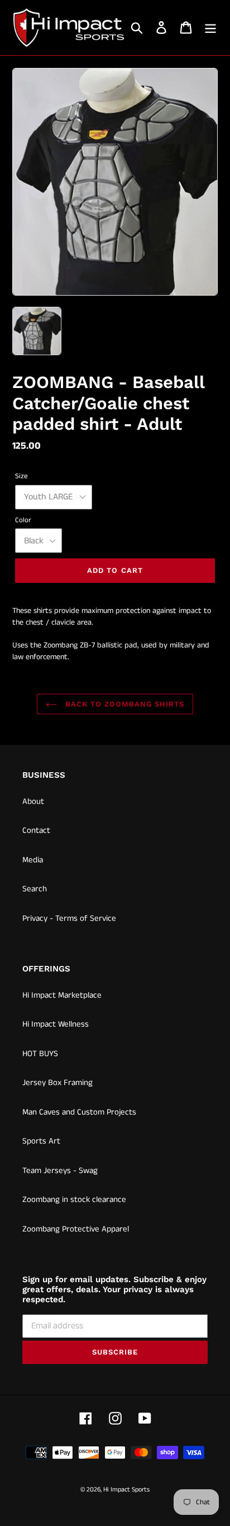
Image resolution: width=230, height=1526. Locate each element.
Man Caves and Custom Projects (79, 1112)
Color (23, 520)
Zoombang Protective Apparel (75, 1229)
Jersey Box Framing (57, 1082)
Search (34, 889)
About (33, 801)
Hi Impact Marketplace (62, 995)
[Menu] (210, 28)
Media (32, 860)
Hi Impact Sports (126, 1489)
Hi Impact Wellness (55, 1024)
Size (21, 476)
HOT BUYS (40, 1053)
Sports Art (41, 1141)
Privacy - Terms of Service (69, 918)
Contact (36, 830)
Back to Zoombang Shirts (124, 704)
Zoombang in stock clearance (74, 1199)
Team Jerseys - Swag (60, 1170)
